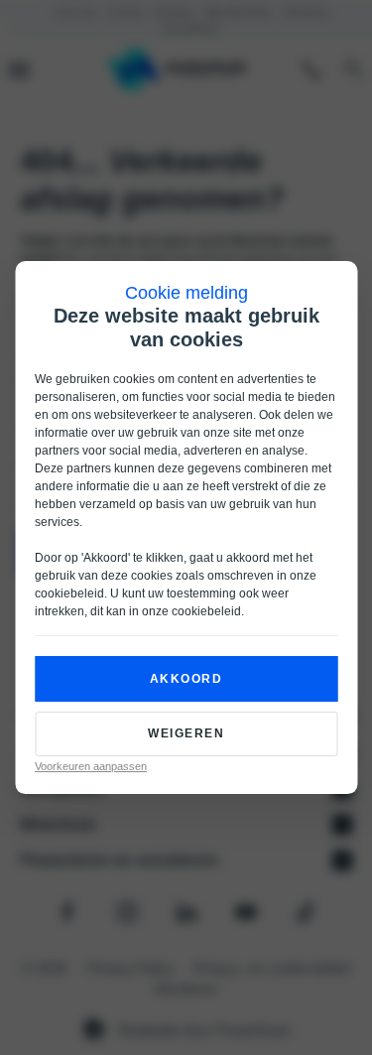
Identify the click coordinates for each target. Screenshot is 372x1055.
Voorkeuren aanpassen (91, 766)
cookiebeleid (69, 593)
